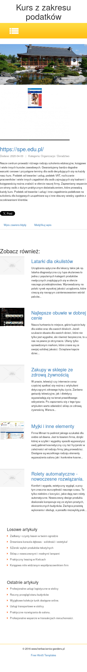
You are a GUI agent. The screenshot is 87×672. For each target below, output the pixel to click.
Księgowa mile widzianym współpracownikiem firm (39, 565)
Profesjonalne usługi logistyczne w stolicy (34, 588)
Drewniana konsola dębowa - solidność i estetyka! (39, 541)
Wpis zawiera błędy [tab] (15, 225)
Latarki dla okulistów (52, 261)
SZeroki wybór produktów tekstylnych (31, 548)
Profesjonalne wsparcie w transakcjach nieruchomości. (42, 618)
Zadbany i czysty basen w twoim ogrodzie (34, 536)
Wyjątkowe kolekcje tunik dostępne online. (34, 600)
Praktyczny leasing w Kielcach (28, 559)
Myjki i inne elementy (52, 426)
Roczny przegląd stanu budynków (29, 594)
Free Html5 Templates (43, 655)
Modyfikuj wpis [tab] (43, 225)
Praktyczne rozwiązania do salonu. (30, 612)
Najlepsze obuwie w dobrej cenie (58, 315)
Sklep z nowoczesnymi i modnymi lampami (35, 553)
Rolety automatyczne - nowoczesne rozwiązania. (57, 476)
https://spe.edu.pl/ (22, 149)
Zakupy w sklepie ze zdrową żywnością (52, 372)
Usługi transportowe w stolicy (27, 606)
